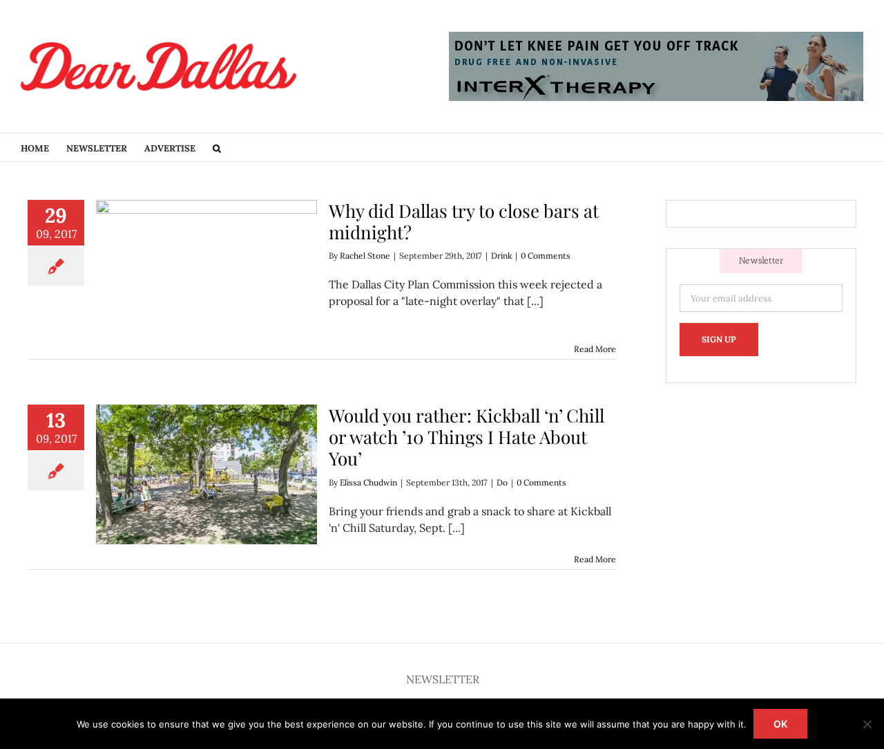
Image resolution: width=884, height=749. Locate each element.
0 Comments (545, 255)
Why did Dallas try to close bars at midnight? (464, 221)
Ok (780, 724)
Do (502, 482)
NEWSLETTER (442, 679)
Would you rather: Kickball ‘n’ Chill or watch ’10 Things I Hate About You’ (466, 436)
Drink (501, 255)
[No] (867, 724)
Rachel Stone (365, 255)
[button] (217, 147)
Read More (595, 349)
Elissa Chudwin (368, 482)
